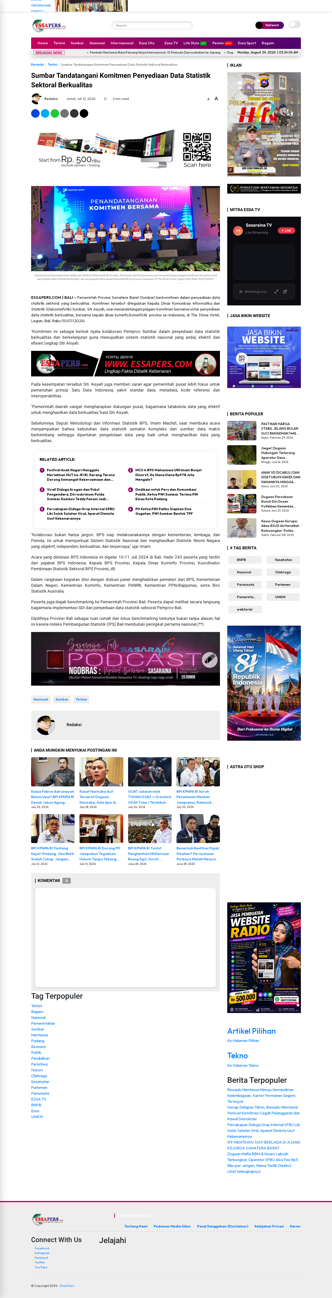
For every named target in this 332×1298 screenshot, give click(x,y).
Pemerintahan (43, 1023)
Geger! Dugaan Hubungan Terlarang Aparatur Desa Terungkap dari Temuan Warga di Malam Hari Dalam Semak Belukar (280, 453)
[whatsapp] (55, 113)
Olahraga (39, 1075)
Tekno (237, 1055)
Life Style (194, 43)
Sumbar (77, 43)
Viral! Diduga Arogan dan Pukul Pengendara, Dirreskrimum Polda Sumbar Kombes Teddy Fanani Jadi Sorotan (76, 494)
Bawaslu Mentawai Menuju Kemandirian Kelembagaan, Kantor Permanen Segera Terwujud (261, 1095)
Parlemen (39, 1087)
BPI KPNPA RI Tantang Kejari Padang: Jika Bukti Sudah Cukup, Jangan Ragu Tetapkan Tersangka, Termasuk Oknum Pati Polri (52, 854)
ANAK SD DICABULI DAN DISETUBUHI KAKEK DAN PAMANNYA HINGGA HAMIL (280, 477)
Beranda (37, 64)
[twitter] (45, 113)
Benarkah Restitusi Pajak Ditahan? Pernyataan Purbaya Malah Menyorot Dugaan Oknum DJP (198, 854)
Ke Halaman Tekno (243, 1065)
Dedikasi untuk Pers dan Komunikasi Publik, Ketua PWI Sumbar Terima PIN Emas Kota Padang (166, 494)
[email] (74, 113)
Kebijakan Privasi (269, 1226)
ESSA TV (38, 1099)
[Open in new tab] (285, 291)
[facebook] (35, 113)
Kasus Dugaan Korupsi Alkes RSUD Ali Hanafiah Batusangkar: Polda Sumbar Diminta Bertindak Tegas (280, 526)
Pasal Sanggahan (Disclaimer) (222, 1226)
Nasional (97, 43)
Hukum (37, 1069)
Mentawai (39, 1034)
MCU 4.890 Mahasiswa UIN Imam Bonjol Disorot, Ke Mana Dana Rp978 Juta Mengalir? (168, 475)
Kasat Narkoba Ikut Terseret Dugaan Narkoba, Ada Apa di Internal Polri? (97, 797)
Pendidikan (40, 1058)
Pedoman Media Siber (172, 1226)
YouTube (41, 1267)
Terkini (59, 43)
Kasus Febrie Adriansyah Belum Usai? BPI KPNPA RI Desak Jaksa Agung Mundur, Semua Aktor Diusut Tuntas (52, 797)
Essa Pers (67, 1286)
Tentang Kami (41, 5)
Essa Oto (146, 43)
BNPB (36, 1104)
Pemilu (221, 43)
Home (43, 43)
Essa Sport (247, 43)
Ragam (268, 43)
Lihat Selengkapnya (244, 1171)
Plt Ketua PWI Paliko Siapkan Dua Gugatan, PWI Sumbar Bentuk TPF (164, 511)
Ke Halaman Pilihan (243, 1040)
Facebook (42, 1248)
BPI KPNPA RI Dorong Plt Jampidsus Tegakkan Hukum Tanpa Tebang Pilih (99, 854)
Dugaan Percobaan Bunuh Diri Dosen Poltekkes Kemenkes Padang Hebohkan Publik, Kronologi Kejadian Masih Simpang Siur (280, 501)
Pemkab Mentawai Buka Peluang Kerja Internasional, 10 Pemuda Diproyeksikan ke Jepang (113, 52)
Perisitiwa (39, 1064)
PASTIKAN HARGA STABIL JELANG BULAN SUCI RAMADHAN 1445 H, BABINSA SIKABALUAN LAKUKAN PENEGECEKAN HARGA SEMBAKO (280, 428)
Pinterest (41, 1258)
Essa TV (171, 43)
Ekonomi (38, 1046)
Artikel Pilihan (251, 1031)
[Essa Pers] (49, 25)
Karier (295, 1226)
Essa (35, 1110)
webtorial (244, 609)
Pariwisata (40, 1093)
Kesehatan (40, 1081)
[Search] (187, 25)
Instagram (42, 1253)
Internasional (122, 43)
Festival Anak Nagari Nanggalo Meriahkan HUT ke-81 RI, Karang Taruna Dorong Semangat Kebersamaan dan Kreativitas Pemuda (81, 475)
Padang (37, 1040)
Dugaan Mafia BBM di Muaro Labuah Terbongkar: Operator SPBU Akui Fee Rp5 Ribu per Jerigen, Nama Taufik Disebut (262, 1159)
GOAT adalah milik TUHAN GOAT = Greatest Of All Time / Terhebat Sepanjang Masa (149, 797)
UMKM (37, 1116)
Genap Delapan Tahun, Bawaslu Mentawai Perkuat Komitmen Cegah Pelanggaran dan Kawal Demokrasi (263, 1113)
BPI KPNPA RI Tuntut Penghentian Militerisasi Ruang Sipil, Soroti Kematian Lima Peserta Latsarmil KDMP (148, 854)
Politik (36, 1052)
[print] (64, 113)
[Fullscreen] (276, 291)
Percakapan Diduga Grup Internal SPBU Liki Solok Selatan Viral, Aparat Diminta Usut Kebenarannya (80, 514)
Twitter (40, 1262)
